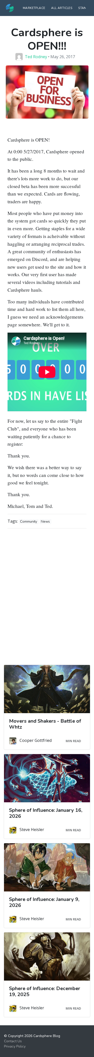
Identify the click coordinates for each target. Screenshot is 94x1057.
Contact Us (13, 1041)
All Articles (61, 8)
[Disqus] (47, 594)
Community (28, 521)
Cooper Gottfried (36, 740)
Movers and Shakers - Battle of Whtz (45, 724)
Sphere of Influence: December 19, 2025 (44, 991)
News (45, 521)
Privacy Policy (15, 1046)
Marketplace (34, 8)
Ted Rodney (36, 56)
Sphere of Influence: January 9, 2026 (44, 902)
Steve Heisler (32, 830)
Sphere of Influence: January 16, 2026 (45, 813)
